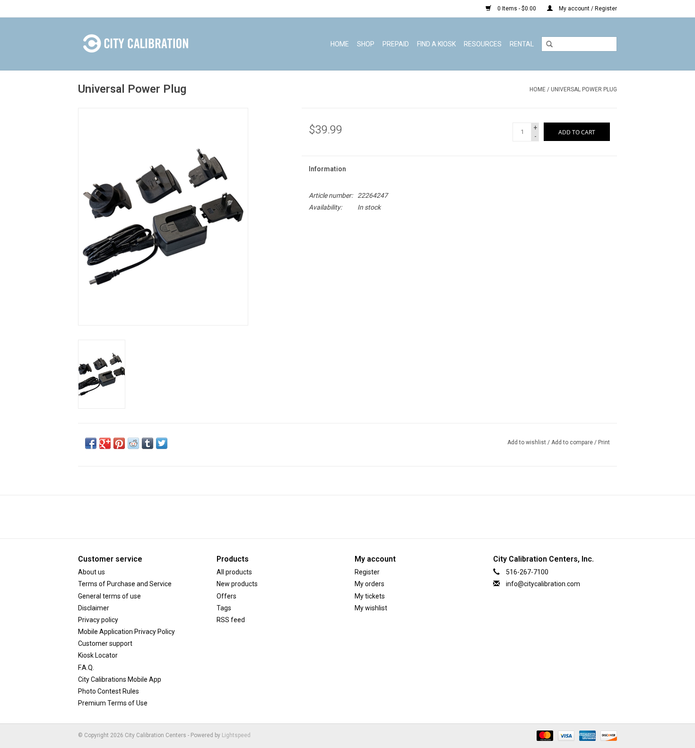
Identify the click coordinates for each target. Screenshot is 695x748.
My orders (369, 584)
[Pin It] (119, 443)
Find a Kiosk (436, 44)
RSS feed (231, 620)
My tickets (370, 596)
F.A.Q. (86, 667)
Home (339, 44)
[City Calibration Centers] (155, 44)
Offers (226, 596)
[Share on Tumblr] (147, 443)
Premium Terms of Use (113, 703)
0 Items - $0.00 (517, 8)
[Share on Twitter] (161, 443)
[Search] (549, 44)
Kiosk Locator (98, 655)
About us (91, 572)
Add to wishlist (526, 442)
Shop (365, 44)
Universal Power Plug (584, 89)
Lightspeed (236, 735)
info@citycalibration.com (543, 584)
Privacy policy (98, 620)
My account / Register (587, 8)
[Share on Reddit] (133, 443)
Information (327, 169)
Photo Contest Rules (108, 691)
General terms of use (109, 596)
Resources (483, 44)
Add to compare (572, 442)
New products (237, 584)
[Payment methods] (544, 735)
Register (367, 572)
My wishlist (371, 608)
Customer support (105, 643)
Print (604, 442)
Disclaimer (93, 608)
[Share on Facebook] (90, 443)
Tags (224, 608)
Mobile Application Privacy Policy (126, 631)
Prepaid (395, 44)
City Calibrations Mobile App (119, 679)
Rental (522, 44)
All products (234, 572)
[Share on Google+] (105, 443)
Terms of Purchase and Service (125, 584)
